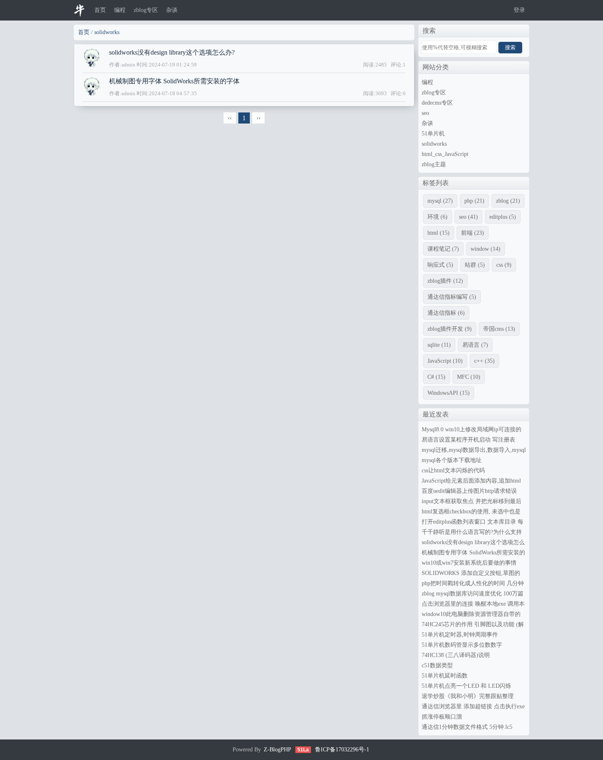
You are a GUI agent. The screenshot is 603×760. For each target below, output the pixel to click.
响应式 (440, 265)
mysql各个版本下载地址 (452, 460)
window (485, 249)
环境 (437, 217)
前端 (472, 233)
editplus (502, 217)
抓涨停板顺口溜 (442, 717)
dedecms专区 (437, 103)
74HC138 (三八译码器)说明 (456, 655)
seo (425, 113)
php (474, 201)
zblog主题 (434, 164)
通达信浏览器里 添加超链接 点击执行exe (473, 706)
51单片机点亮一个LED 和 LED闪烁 (466, 686)
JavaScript (445, 361)
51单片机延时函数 (445, 676)
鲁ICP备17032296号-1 (342, 749)
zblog (508, 201)
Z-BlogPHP (277, 749)
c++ (484, 361)
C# (436, 377)
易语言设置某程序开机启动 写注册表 (468, 440)
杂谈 (172, 10)
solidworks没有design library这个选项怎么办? (172, 52)
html (438, 233)
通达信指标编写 (451, 297)
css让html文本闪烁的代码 (453, 470)
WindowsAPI (448, 393)
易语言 (475, 345)
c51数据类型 (437, 665)
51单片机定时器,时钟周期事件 (460, 635)
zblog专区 (146, 10)
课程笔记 (443, 249)
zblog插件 (445, 281)
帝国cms (499, 329)
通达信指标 (446, 313)
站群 (475, 265)
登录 (519, 10)
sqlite (439, 345)
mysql (440, 201)
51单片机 (433, 133)
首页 (100, 10)
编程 (120, 10)
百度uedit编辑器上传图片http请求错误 (469, 491)
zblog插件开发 (449, 329)
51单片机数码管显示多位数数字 (462, 645)
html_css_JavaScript (445, 154)
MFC (468, 377)
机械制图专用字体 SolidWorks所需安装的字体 (174, 81)
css (504, 265)
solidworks (106, 32)
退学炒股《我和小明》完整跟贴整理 (468, 696)
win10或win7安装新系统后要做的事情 (469, 563)
